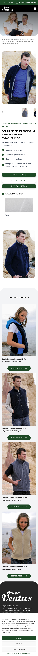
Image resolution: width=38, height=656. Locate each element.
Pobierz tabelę (19, 175)
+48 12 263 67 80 (8, 2)
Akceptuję (19, 638)
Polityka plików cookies (12, 653)
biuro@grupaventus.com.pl (27, 2)
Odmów (19, 644)
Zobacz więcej (16, 368)
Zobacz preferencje (19, 649)
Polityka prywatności (26, 653)
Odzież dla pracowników (20, 39)
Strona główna (6, 39)
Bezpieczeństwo (19, 186)
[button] (35, 616)
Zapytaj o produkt (19, 180)
